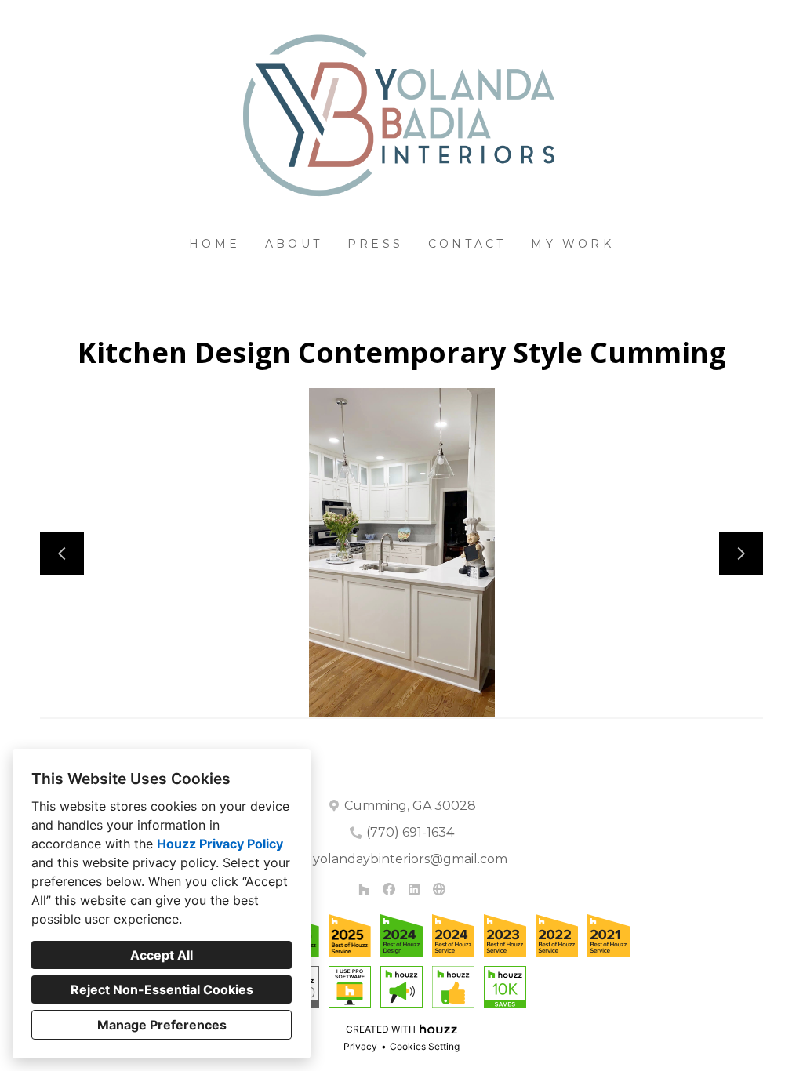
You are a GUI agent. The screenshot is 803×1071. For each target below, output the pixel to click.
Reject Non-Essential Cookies (162, 989)
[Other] (439, 889)
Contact (467, 244)
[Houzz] (364, 889)
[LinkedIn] (414, 889)
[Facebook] (389, 889)
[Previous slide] (62, 553)
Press (375, 244)
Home (214, 244)
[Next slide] (741, 553)
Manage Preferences (162, 1025)
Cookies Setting (425, 1046)
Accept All (161, 955)
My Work (572, 244)
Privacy (360, 1046)
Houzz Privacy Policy (220, 843)
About (293, 244)
